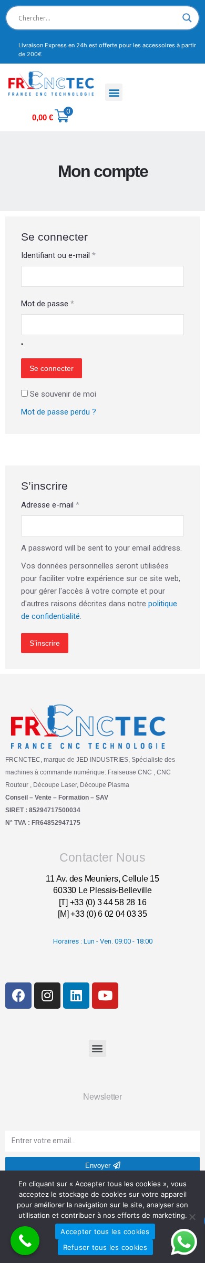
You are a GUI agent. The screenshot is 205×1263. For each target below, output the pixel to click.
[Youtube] (105, 995)
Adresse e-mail (50, 505)
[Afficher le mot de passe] (22, 344)
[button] (113, 92)
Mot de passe (47, 303)
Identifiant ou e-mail (58, 255)
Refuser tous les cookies (105, 1247)
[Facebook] (18, 995)
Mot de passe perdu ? (58, 412)
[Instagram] (47, 995)
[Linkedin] (76, 995)
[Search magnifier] (187, 18)
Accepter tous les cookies (104, 1231)
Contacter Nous (102, 857)
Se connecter (51, 368)
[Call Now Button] (25, 1240)
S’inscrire (44, 643)
